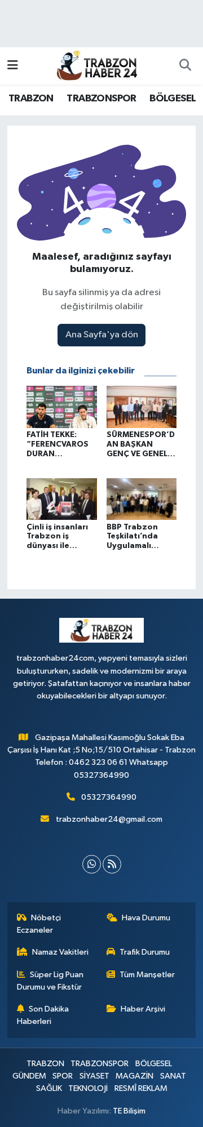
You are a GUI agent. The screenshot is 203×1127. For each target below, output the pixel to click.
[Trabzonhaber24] (96, 65)
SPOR (62, 1076)
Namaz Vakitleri (60, 952)
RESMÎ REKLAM (140, 1088)
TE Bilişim (129, 1111)
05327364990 (108, 797)
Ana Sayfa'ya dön (101, 335)
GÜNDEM (29, 1076)
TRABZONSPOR (101, 98)
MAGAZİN (134, 1076)
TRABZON (31, 98)
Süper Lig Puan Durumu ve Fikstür (50, 980)
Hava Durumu (146, 918)
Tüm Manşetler (147, 974)
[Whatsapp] (91, 864)
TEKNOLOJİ (88, 1088)
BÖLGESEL (172, 98)
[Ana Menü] (12, 65)
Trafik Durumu (145, 952)
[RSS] (112, 864)
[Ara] (185, 66)
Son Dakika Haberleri (43, 1015)
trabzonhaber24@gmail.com (109, 819)
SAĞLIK (49, 1088)
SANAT (173, 1076)
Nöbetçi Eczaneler (39, 924)
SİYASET (94, 1076)
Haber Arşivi (143, 1009)
